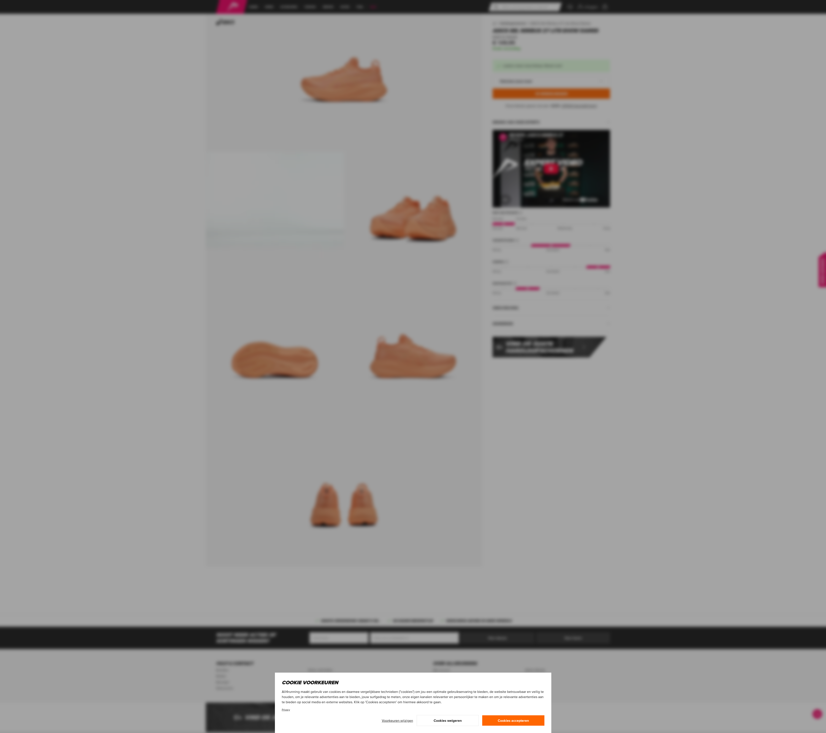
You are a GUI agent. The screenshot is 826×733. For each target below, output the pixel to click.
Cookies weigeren (448, 720)
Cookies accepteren (513, 720)
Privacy (286, 709)
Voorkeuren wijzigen (397, 720)
